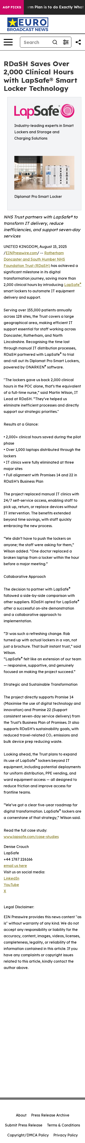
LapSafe (72, 284)
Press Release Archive (50, 1115)
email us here (15, 865)
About (21, 1115)
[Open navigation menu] (8, 42)
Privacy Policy (65, 1135)
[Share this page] (78, 42)
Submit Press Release (23, 1125)
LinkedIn (11, 878)
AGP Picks (12, 7)
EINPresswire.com (21, 253)
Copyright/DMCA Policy (28, 1135)
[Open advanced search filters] (65, 42)
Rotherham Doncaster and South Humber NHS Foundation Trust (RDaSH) (34, 259)
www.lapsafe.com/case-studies (31, 836)
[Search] (54, 42)
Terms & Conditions (63, 1125)
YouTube (11, 884)
